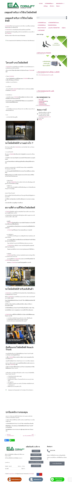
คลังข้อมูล (46, 6)
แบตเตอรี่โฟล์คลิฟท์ (43, 101)
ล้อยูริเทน (64, 27)
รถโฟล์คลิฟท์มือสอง (49, 3)
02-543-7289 (52, 450)
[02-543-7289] (48, 450)
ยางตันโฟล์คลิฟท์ (41, 30)
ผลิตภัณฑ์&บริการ (59, 3)
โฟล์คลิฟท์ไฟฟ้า (42, 104)
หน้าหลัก (41, 3)
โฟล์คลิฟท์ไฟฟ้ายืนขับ (52, 25)
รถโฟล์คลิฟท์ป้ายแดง (42, 22)
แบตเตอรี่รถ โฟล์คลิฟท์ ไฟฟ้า (54, 27)
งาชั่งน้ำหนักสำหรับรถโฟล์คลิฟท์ (44, 53)
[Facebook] (38, 474)
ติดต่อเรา (58, 6)
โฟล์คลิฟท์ (41, 102)
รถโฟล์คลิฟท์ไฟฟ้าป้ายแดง (53, 22)
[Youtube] (40, 474)
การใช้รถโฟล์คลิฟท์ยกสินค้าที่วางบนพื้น (45, 91)
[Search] (66, 17)
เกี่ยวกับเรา (52, 6)
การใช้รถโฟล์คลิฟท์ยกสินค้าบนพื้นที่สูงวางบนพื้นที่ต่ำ (48, 72)
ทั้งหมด (40, 99)
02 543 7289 (41, 118)
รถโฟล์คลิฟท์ (7, 25)
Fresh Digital (31, 473)
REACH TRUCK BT (42, 27)
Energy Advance (11, 473)
